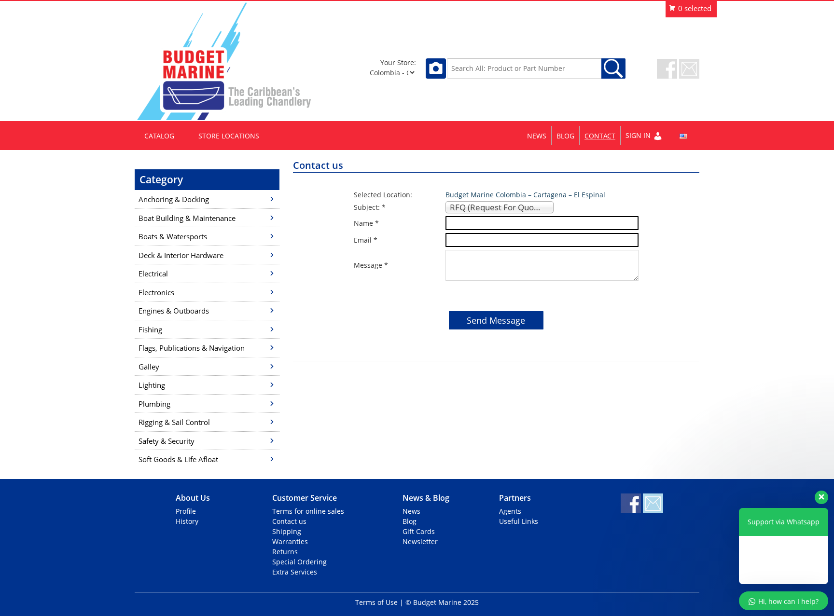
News (536, 135)
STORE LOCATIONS (228, 135)
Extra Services (294, 571)
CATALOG (159, 135)
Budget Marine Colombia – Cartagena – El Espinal (525, 194)
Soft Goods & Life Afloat (178, 459)
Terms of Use (376, 602)
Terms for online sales (308, 511)
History (187, 521)
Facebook (667, 69)
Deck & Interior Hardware (181, 255)
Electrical (153, 273)
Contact (599, 135)
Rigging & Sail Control (174, 422)
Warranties (290, 541)
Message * (371, 265)
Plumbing (154, 404)
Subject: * (370, 207)
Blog (565, 135)
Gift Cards (419, 531)
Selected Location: (383, 194)
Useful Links (518, 521)
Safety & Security (167, 441)
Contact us (289, 521)
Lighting (152, 385)
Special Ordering (299, 561)
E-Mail (689, 69)
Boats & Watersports (173, 236)
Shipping (286, 531)
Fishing (150, 329)
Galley (149, 366)
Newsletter (420, 541)
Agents (510, 511)
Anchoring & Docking (174, 199)
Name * (366, 223)
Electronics (156, 292)
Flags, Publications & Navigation (192, 348)
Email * (365, 240)
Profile (186, 511)
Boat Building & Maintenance (187, 218)
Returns (285, 551)
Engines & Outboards (174, 310)
